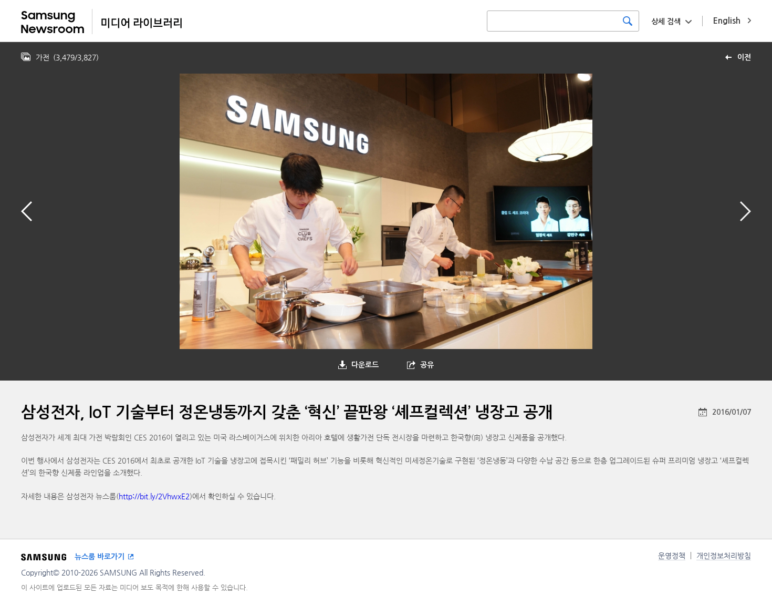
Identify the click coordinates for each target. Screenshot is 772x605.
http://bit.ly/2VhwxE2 (154, 496)
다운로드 (365, 364)
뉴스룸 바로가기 (99, 556)
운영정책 (671, 555)
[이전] (26, 211)
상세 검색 (666, 21)
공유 (427, 364)
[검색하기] (627, 21)
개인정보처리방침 (723, 555)
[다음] (745, 211)
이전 (744, 57)
